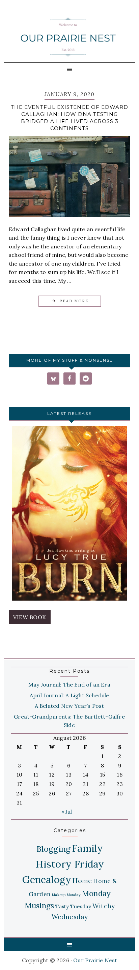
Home (82, 880)
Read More (74, 301)
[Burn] (69, 514)
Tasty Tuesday (73, 906)
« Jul (66, 811)
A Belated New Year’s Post (69, 705)
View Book (29, 617)
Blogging (53, 849)
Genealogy (46, 879)
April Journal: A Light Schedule (69, 695)
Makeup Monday (66, 894)
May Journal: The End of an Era (69, 684)
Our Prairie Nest (68, 37)
